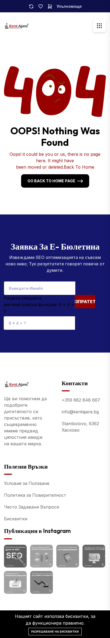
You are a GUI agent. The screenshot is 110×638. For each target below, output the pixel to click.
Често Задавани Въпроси (31, 507)
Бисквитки (15, 518)
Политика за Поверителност (35, 495)
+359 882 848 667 (81, 400)
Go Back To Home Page (51, 181)
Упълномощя (69, 6)
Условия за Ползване (26, 483)
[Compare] (31, 6)
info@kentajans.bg (80, 411)
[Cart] (50, 6)
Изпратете (85, 301)
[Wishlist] (40, 6)
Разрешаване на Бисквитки (55, 631)
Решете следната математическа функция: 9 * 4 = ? (39, 304)
